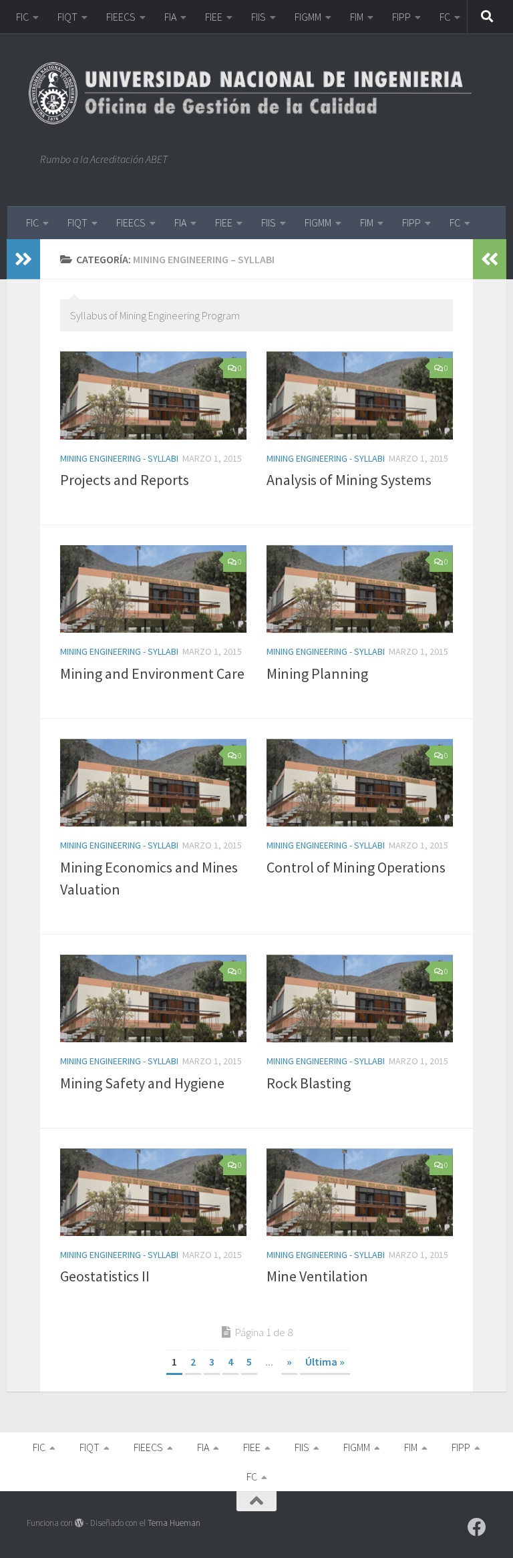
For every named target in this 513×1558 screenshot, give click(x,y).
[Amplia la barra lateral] (23, 259)
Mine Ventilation (317, 1276)
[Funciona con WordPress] (79, 1523)
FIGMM (308, 16)
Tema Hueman (174, 1523)
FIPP (401, 16)
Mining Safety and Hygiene (142, 1083)
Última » (325, 1361)
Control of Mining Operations (356, 867)
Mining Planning (317, 673)
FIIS (258, 16)
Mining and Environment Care (152, 673)
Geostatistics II (105, 1276)
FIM (356, 16)
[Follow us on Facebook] (477, 1527)
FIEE (213, 16)
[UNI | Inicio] (256, 93)
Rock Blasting (309, 1083)
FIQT (67, 16)
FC (445, 16)
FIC (22, 16)
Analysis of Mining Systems (349, 479)
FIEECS (121, 16)
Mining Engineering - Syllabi (119, 458)
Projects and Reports (124, 479)
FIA (170, 16)
